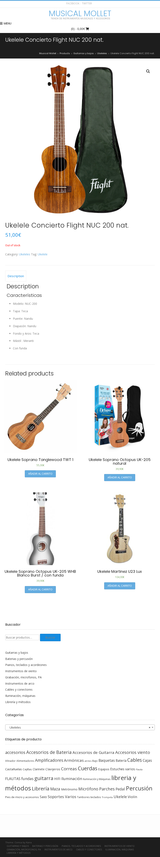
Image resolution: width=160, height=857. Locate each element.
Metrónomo (69, 789)
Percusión (139, 788)
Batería (121, 760)
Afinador (10, 760)
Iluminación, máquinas (20, 696)
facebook (72, 3)
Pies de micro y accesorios (22, 797)
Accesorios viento (132, 752)
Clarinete (39, 769)
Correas (69, 769)
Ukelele (43, 254)
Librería (40, 788)
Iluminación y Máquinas (97, 779)
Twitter (87, 3)
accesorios (15, 752)
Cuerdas (87, 768)
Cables (134, 760)
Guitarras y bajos (16, 653)
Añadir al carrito (40, 473)
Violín (132, 796)
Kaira (29, 842)
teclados (95, 797)
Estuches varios (122, 769)
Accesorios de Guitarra (93, 752)
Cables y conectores (18, 689)
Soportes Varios (62, 796)
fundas (27, 778)
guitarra (43, 778)
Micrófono (88, 789)
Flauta (139, 769)
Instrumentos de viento (21, 671)
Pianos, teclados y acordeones (26, 665)
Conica (18, 842)
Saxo (43, 797)
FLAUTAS (12, 778)
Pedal (120, 788)
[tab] (15, 276)
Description (16, 276)
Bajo (95, 761)
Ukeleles (24, 254)
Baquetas (107, 760)
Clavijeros (52, 769)
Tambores (83, 797)
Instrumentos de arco (19, 683)
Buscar (50, 637)
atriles (88, 760)
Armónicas (74, 760)
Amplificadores (49, 760)
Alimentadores (25, 760)
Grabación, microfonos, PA (23, 677)
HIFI (57, 779)
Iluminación (71, 778)
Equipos (103, 769)
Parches (107, 789)
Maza (55, 789)
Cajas (147, 760)
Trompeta (107, 797)
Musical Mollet (80, 13)
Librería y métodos (18, 702)
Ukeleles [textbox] (78, 727)
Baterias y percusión (19, 659)
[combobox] (80, 727)
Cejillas (27, 769)
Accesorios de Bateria (49, 752)
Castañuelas (13, 769)
